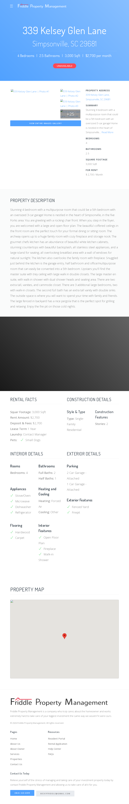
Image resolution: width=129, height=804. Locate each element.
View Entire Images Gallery (45, 123)
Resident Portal (56, 738)
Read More (107, 132)
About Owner (17, 748)
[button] (64, 636)
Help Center (54, 748)
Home (13, 738)
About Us (15, 743)
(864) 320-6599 (22, 793)
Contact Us (16, 764)
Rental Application (57, 743)
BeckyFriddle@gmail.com (55, 793)
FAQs (51, 754)
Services (14, 754)
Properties (16, 759)
